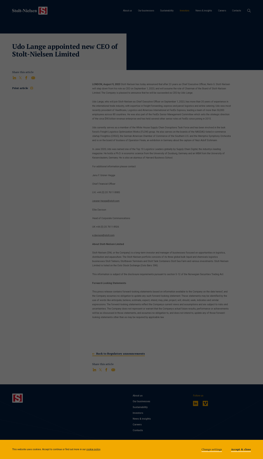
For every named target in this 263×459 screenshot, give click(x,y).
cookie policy (93, 449)
